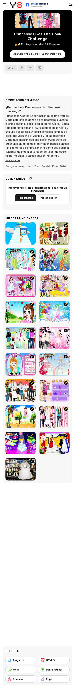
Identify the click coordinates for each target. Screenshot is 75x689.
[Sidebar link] (4, 5)
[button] (12, 160)
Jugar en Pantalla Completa (37, 54)
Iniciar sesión (49, 197)
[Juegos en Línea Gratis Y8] (16, 5)
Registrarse (25, 197)
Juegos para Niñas (28, 166)
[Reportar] (30, 68)
